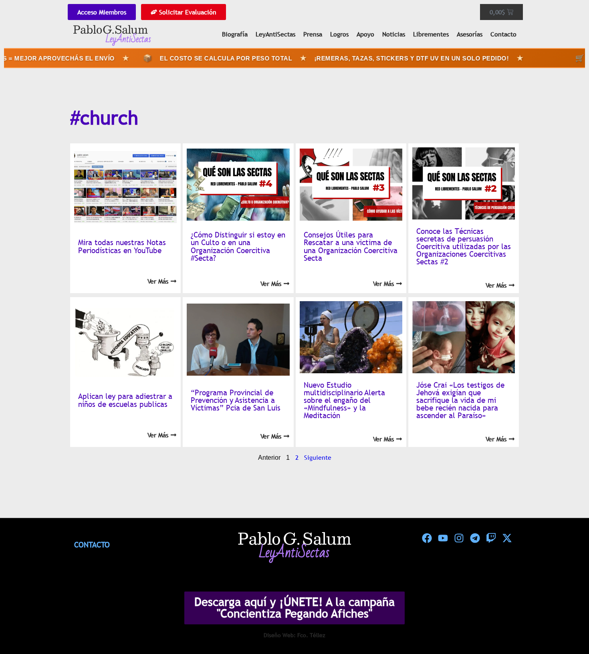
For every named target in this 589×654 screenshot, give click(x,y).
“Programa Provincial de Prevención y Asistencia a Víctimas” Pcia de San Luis (235, 400)
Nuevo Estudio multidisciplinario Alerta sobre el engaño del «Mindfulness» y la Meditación (344, 400)
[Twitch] (491, 538)
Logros (339, 34)
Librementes (431, 34)
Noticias (393, 34)
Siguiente (317, 457)
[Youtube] (443, 538)
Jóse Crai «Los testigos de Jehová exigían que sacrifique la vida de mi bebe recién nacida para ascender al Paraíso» (460, 400)
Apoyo (365, 34)
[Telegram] (475, 538)
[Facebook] (427, 538)
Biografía (235, 34)
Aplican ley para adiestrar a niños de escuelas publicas (125, 399)
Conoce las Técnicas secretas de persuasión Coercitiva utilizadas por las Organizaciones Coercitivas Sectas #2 (463, 246)
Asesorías (469, 34)
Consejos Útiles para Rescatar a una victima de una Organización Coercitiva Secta (350, 246)
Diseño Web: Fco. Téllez (294, 635)
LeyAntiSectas (275, 34)
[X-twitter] (507, 538)
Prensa (312, 34)
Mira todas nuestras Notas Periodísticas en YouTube (122, 246)
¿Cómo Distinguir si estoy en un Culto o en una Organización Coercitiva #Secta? (238, 246)
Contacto (503, 34)
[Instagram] (459, 538)
